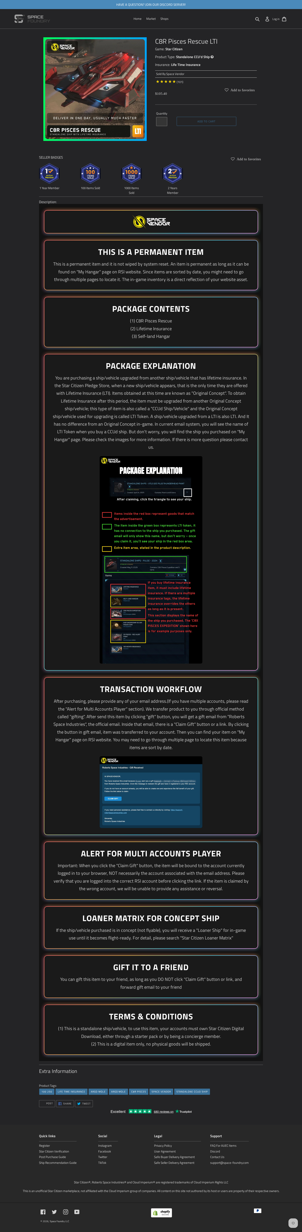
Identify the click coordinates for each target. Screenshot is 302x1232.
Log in (276, 19)
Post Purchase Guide (52, 1157)
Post (49, 1103)
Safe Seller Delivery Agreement (174, 1162)
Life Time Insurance (186, 64)
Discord (215, 1151)
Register (44, 1145)
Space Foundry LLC (59, 1221)
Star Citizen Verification (54, 1151)
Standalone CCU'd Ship (193, 57)
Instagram (105, 1145)
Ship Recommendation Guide (58, 1162)
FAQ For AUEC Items (223, 1145)
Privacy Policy (163, 1145)
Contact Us (217, 1157)
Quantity (161, 113)
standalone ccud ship (191, 1092)
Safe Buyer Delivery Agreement (174, 1157)
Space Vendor (175, 73)
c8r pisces (138, 1092)
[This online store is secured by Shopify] (161, 1213)
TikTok (102, 1162)
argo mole (98, 1092)
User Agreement (165, 1151)
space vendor (161, 1092)
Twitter (102, 1157)
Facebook (104, 1151)
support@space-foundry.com (229, 1162)
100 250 (46, 1092)
